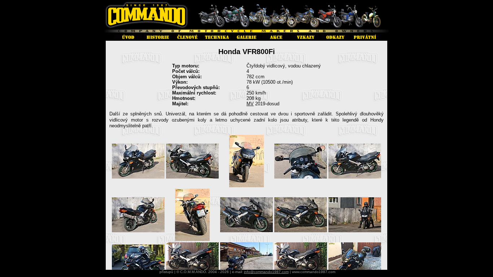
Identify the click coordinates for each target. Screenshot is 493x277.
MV (250, 103)
